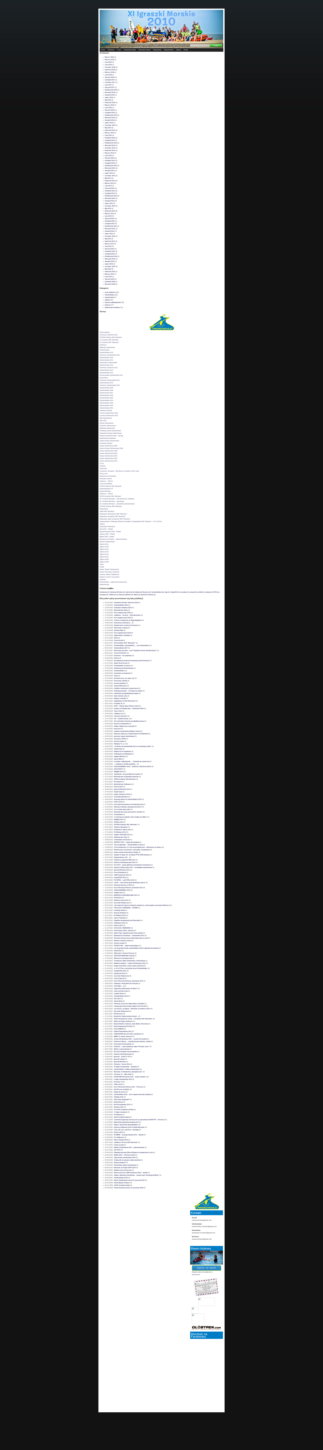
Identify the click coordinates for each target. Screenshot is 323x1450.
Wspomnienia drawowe (108, 438)
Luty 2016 (108, 107)
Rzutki (186, 50)
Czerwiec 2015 (110, 125)
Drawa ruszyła (119, 943)
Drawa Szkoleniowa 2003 (108, 456)
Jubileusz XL (118, 713)
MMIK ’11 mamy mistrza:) (123, 1036)
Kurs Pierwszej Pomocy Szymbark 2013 (128, 888)
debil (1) (201, 592)
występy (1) (104, 595)
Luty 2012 (108, 216)
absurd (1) (194, 592)
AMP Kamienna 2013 (121, 875)
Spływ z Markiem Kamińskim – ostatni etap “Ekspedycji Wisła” (136, 1175)
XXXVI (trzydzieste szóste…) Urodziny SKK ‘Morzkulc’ (133, 1019)
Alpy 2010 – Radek (106, 529)
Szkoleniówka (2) (158, 592)
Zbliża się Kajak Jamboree (123, 1021)
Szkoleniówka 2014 (106, 360)
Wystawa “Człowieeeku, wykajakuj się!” (128, 1072)
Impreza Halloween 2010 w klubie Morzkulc (129, 1127)
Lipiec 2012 (109, 203)
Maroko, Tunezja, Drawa (122, 940)
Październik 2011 (111, 226)
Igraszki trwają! (119, 1059)
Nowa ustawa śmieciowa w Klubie (126, 852)
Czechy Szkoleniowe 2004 (109, 413)
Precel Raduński (120, 872)
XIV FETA (117, 1150)
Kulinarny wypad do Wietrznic (124, 860)
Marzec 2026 (109, 57)
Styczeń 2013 (109, 188)
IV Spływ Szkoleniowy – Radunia (125, 1067)
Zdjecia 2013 (104, 552)
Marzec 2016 (109, 105)
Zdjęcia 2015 (104, 547)
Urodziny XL (118, 703)
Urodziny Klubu (119, 910)
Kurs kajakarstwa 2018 (122, 633)
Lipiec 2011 (109, 234)
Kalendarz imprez (145, 50)
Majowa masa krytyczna (122, 1170)
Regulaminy (157, 50)
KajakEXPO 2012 (120, 971)
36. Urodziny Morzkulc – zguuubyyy (112, 501)
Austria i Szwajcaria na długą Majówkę (127, 620)
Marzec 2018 (109, 72)
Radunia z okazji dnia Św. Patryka (126, 983)
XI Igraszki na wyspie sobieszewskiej (127, 1160)
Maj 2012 (108, 208)
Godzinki (103, 579)
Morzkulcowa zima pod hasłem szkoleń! (128, 812)
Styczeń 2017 (109, 87)
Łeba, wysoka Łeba (121, 991)
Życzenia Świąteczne (121, 903)
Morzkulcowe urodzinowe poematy (126, 777)
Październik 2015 (111, 115)
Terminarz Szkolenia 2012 (109, 335)
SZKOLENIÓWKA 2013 (122, 890)
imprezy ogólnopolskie (113, 302)
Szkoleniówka (104, 350)
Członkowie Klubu (130, 50)
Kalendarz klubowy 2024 (123, 608)
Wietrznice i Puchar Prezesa (124, 953)
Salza (116, 676)
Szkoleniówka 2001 (106, 408)
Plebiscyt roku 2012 (121, 900)
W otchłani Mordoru (121, 797)
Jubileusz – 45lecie (106, 494)
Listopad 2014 (110, 140)
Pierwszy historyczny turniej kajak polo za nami (131, 938)
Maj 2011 (108, 239)
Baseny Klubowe (120, 913)
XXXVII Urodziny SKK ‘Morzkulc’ (111, 486)
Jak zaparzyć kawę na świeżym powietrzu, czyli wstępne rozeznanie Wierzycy (142, 905)
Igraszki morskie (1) (148, 595)
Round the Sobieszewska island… (126, 1016)
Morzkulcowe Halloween (122, 784)
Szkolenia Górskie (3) (117, 592)
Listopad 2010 (110, 254)
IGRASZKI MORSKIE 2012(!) (124, 956)
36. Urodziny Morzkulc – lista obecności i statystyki (117, 499)
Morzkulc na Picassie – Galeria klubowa (113, 539)
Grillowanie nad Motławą (122, 754)
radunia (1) (208, 592)
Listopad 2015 (110, 113)
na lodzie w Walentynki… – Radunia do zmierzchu (131, 761)
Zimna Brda (118, 1001)
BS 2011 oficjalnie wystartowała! (125, 1051)
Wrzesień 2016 (110, 92)
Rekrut (116, 658)
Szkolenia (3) (104, 592)
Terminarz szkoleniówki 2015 (110, 355)
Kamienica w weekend (122, 673)
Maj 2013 (108, 178)
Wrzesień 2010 (110, 259)
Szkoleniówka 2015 (106, 352)
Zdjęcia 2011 (104, 544)
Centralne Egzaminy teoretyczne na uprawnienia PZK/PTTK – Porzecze (139, 1120)
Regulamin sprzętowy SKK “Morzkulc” (113, 516)
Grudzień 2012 (110, 191)
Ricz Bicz (117, 998)
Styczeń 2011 (109, 249)
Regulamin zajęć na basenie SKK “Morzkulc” (115, 519)
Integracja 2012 (119, 973)
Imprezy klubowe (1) (126, 595)
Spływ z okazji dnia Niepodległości (126, 1125)
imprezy (108, 305)
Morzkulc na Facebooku (108, 476)
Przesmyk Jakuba (120, 681)
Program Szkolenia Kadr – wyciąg (111, 436)
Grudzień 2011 (110, 221)
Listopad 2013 (110, 163)
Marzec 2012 (109, 213)
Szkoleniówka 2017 (121, 648)
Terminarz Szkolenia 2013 (109, 368)
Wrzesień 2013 (110, 168)
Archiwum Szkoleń (106, 443)
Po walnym (118, 782)
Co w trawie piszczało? (122, 809)
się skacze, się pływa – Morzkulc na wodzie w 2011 (132, 1009)
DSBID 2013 (118, 893)
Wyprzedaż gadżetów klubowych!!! (126, 1122)
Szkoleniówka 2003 (106, 403)
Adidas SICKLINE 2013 (122, 835)
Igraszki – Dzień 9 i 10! (122, 1057)
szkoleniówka (109, 295)
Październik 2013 (111, 165)
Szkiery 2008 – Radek (107, 534)
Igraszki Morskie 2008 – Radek (110, 531)
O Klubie (103, 466)
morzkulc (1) (185, 592)
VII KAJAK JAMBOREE (122, 928)
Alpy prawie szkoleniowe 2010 (125, 1157)
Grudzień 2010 (110, 251)
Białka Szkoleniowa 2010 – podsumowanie (129, 1147)
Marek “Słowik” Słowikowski (109, 569)
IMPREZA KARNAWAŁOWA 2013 (126, 895)
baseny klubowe (120, 683)
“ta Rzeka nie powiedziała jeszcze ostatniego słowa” (132, 746)
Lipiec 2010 (109, 264)
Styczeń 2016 (109, 110)
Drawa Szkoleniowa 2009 (108, 446)
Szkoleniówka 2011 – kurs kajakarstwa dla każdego (132, 1094)
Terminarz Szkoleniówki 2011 (110, 380)
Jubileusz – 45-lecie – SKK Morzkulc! (127, 615)
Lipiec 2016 (109, 97)
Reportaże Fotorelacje (107, 526)
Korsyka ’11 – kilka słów (122, 1074)
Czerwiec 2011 (110, 236)
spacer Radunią (119, 918)
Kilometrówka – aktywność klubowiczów (113, 582)
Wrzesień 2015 (110, 118)
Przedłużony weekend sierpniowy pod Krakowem (131, 660)
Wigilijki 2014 (118, 771)
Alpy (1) (167, 592)
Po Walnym (118, 1115)
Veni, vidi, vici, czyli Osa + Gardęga (126, 1130)
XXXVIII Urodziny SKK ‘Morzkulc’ (111, 337)
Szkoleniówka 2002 (106, 405)
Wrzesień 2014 (110, 145)
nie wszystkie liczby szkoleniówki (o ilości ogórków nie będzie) (136, 948)
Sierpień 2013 (110, 171)
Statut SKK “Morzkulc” (107, 511)
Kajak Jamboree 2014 (122, 794)
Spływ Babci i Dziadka (122, 635)
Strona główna (105, 332)
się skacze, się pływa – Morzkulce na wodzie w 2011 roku (119, 471)
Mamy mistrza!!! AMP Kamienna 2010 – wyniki (130, 1173)
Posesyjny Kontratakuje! (123, 1044)
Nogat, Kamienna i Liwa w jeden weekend (128, 966)
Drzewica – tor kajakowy (123, 655)
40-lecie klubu (119, 741)
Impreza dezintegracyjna (123, 1054)
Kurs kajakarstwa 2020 (122, 613)
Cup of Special (119, 978)
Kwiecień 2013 (110, 181)
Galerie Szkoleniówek (107, 542)
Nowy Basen (118, 1102)
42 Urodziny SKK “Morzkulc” (109, 342)
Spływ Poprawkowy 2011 (123, 1031)
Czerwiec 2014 (110, 148)
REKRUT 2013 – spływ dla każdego (126, 842)
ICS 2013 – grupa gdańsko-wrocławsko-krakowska (132, 865)
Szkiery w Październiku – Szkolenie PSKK (129, 708)
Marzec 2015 (109, 133)
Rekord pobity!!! (120, 1162)
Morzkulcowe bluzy (121, 610)
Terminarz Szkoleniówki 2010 (110, 385)
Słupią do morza (119, 1092)
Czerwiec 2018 (110, 67)
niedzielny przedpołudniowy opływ (126, 693)
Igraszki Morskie (105, 491)
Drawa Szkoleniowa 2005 (108, 451)
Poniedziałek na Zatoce (122, 666)
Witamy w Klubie (120, 698)
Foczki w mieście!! (120, 716)
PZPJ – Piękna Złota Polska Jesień (126, 706)
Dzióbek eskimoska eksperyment (126, 688)
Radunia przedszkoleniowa (123, 668)
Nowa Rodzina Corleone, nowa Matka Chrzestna (131, 1024)
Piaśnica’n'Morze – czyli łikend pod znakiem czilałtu (132, 1041)
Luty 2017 (108, 85)
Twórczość (103, 468)
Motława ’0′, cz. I (120, 744)
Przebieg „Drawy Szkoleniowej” (110, 431)
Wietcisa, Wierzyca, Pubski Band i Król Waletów (131, 734)
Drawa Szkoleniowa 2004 (108, 453)
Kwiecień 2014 (110, 150)
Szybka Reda (119, 993)
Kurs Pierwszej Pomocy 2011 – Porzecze (128, 1087)
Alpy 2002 (103, 420)
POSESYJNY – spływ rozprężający (126, 946)
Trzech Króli (118, 640)
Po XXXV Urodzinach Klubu (123, 1109)
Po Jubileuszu (119, 1137)
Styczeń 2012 (109, 218)
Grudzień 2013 (110, 160)
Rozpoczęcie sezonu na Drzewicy (126, 625)
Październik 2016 (111, 90)
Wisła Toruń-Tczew (120, 663)
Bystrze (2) (147, 592)
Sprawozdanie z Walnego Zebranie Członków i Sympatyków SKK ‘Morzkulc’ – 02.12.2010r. (131, 521)
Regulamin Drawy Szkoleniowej (111, 433)
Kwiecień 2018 (110, 70)
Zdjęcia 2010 (104, 557)
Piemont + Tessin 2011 (122, 1064)
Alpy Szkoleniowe (106, 418)
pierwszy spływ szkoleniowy (124, 736)
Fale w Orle (118, 711)
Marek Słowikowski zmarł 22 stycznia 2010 (129, 1180)
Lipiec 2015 (109, 123)
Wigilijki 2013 (118, 819)
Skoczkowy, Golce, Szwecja (124, 930)
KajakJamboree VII (106, 489)
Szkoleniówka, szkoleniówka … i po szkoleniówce (131, 645)
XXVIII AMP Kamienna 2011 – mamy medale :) (130, 1077)
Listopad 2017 (110, 80)
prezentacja (104, 378)
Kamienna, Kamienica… (122, 623)
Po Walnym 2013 (120, 832)
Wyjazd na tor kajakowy (122, 751)
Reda (116, 638)
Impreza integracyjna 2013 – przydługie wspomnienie (133, 867)
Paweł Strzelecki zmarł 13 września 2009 (128, 1188)
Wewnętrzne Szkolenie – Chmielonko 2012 (129, 935)
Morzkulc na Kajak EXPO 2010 (125, 1168)
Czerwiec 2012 (110, 206)
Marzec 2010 (109, 274)
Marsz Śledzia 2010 (121, 1140)
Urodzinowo (118, 814)
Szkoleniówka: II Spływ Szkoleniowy (126, 1069)
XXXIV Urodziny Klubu (122, 1185)
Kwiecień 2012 (110, 211)
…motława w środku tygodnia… (125, 764)
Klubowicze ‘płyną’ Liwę (122, 829)
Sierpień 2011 (109, 231)
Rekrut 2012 (118, 925)
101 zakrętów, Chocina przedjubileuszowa (129, 721)
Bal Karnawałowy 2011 (122, 1104)
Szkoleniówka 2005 (106, 395)
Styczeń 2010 (109, 279)
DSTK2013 (118, 898)
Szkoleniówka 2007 (106, 393)
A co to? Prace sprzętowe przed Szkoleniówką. (130, 968)
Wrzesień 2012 (110, 198)
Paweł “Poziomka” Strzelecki (109, 572)
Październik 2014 (111, 143)
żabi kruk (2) (130, 592)
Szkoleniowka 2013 (106, 365)
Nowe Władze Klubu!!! (122, 1183)
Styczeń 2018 (109, 77)
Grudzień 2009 (110, 282)
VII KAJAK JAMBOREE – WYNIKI (126, 908)
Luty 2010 (108, 276)
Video (102, 564)
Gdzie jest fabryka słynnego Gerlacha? (128, 807)
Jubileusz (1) (113, 595)
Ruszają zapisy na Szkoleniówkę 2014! (128, 799)
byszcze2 (117, 729)
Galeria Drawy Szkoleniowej (109, 441)
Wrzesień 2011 (110, 229)
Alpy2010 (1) (175, 592)
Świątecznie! (118, 822)
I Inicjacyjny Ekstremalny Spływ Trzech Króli (130, 1006)
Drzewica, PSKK (120, 739)
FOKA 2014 (118, 802)
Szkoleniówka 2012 (106, 370)
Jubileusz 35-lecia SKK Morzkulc (126, 1142)
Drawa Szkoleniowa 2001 (108, 461)
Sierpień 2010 (110, 261)
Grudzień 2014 (110, 138)
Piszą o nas (104, 473)
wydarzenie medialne (112, 307)
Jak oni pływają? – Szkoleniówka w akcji (128, 845)
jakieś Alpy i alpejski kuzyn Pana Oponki (128, 933)
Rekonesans (118, 1014)
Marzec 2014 (109, 153)
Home (103, 50)
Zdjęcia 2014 (104, 554)
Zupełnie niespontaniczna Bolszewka (127, 920)
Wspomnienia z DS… (121, 857)
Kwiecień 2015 (110, 130)
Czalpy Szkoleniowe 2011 (123, 1079)
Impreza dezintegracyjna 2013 (125, 862)
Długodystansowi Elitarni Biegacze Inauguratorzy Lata (133, 1152)
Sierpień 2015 (110, 120)
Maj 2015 (108, 128)
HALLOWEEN (119, 1029)
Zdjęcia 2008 (104, 562)
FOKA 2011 (118, 1084)
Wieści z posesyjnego (121, 1049)
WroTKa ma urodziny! (121, 1089)
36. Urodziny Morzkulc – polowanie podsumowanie (117, 504)
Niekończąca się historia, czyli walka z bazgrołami (132, 850)
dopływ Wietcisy (120, 756)
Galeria (178, 50)
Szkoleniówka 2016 (106, 357)
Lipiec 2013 (109, 173)
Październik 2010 (111, 256)
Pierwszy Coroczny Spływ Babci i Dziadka (129, 1004)
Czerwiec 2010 (110, 266)
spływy (107, 300)
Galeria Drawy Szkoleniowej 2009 (111, 448)
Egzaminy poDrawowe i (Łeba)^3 (125, 988)
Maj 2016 (108, 100)
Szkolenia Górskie (106, 410)
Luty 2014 (108, 155)
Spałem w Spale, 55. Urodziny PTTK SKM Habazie (131, 855)
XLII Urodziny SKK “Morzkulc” (125, 643)
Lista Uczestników (106, 484)
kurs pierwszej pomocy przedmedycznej (128, 804)
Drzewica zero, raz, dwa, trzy (124, 678)
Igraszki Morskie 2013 (122, 870)
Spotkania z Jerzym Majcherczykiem (127, 774)
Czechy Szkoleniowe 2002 (109, 415)
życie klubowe (110, 292)
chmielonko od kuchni (122, 840)
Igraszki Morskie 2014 (122, 789)
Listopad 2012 (110, 193)
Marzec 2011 (109, 244)
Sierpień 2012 (110, 201)
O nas (119, 50)
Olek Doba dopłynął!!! (121, 1099)
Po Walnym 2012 (120, 915)
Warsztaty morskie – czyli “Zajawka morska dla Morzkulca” (135, 650)
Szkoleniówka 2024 (121, 605)
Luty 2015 (108, 135)
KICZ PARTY (118, 769)
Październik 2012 (111, 196)
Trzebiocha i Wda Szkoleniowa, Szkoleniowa (129, 961)
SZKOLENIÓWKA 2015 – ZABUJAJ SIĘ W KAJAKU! (132, 766)
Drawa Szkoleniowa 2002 (108, 458)
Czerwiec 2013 (110, 176)
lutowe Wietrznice (120, 686)
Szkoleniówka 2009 (106, 388)
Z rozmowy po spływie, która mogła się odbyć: (130, 817)
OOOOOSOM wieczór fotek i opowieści (127, 1034)
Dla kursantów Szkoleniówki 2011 (111, 375)
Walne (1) (137, 595)
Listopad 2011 (110, 223)
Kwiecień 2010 (110, 271)
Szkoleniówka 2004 (106, 400)
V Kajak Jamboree (120, 1112)
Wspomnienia (168, 50)
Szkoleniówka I (119, 671)
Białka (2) (138, 592)
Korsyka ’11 (118, 1082)
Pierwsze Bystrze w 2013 (123, 885)
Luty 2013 (108, 186)
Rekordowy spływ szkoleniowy (125, 1165)
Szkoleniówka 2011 (106, 373)
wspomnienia (109, 297)
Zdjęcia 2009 (104, 559)
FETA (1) (216, 592)
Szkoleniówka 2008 (106, 390)
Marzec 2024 (109, 60)
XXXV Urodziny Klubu (121, 1117)
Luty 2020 (108, 62)
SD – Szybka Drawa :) (122, 719)
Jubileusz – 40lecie (106, 481)
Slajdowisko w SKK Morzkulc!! (125, 701)
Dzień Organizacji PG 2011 (123, 1026)
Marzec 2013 (109, 183)
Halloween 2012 (119, 923)
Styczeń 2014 (109, 158)
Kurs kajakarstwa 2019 (122, 618)
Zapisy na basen (206, 1268)
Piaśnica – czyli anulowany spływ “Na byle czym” (131, 1046)
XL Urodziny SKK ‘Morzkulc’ (109, 340)
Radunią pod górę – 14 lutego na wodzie (128, 691)
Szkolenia (111, 50)
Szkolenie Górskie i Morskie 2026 (126, 602)
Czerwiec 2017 (110, 82)
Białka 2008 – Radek (107, 537)
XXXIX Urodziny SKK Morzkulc (125, 779)
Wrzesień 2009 (110, 284)
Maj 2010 (108, 269)
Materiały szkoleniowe (107, 347)
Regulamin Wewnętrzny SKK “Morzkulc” (113, 514)
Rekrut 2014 (118, 787)
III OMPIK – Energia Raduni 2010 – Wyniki (128, 1135)
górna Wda (118, 759)
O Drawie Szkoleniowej (108, 426)
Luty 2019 (108, 65)
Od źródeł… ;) (119, 986)
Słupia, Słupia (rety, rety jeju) (124, 726)
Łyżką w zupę (119, 1145)
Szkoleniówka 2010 (106, 383)
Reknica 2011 (119, 1107)
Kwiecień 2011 (110, 241)
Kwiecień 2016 (110, 102)
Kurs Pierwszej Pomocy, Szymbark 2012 (128, 981)
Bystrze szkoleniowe (121, 724)
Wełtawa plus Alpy (120, 837)
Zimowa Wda (118, 630)
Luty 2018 (108, 75)
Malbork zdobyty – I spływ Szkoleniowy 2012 (130, 963)
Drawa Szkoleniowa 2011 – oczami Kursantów (130, 1039)
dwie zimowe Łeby (120, 696)
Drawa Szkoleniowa (106, 423)
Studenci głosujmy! (121, 827)
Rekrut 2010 (118, 1132)
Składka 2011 (119, 1097)
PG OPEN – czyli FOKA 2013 (124, 880)
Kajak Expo (118, 749)
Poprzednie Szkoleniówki (108, 362)
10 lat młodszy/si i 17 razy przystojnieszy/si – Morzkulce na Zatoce (138, 847)
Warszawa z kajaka (121, 628)
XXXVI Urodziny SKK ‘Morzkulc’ (110, 496)
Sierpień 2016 (110, 95)
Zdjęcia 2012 (104, 549)
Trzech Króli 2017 (120, 653)
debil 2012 (117, 951)
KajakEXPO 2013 (120, 877)
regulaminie (196, 1274)
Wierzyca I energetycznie (123, 958)
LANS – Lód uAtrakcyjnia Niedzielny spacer (129, 882)
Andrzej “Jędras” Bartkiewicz (109, 574)
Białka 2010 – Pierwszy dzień (124, 1155)
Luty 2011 (108, 246)
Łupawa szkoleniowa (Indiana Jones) (127, 731)
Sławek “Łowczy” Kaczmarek (109, 577)
